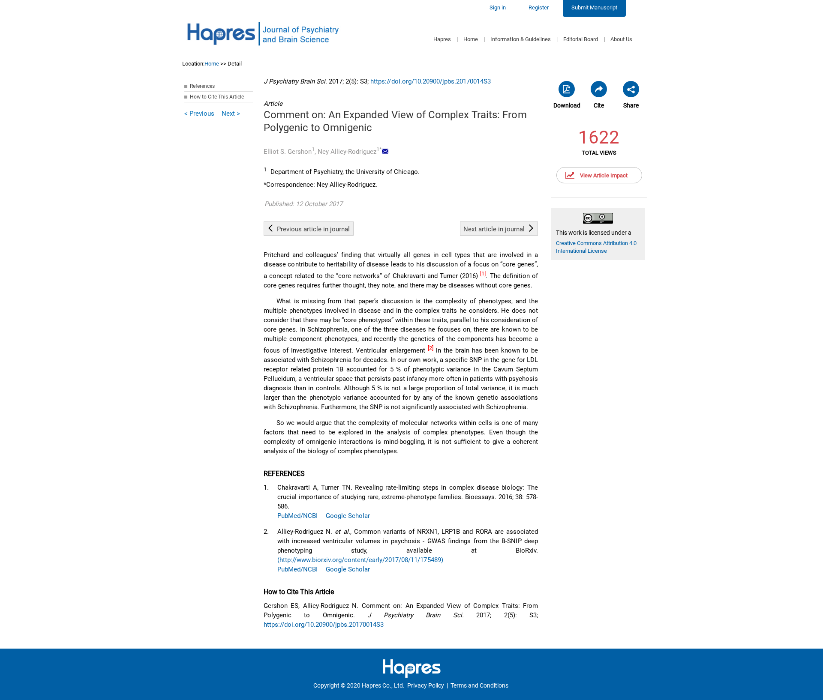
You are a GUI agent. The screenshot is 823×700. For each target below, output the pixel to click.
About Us (621, 39)
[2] (430, 348)
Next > (231, 113)
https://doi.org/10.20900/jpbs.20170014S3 (430, 81)
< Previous (199, 113)
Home (470, 39)
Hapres (442, 39)
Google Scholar (348, 516)
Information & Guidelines (520, 39)
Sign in (498, 7)
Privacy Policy (425, 685)
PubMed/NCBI (297, 516)
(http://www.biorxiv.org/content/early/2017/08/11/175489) (360, 560)
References (202, 86)
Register (539, 7)
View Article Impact (603, 175)
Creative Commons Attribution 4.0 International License (596, 247)
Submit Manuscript (594, 7)
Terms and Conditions (479, 685)
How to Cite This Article (217, 97)
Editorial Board (580, 39)
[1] (483, 273)
